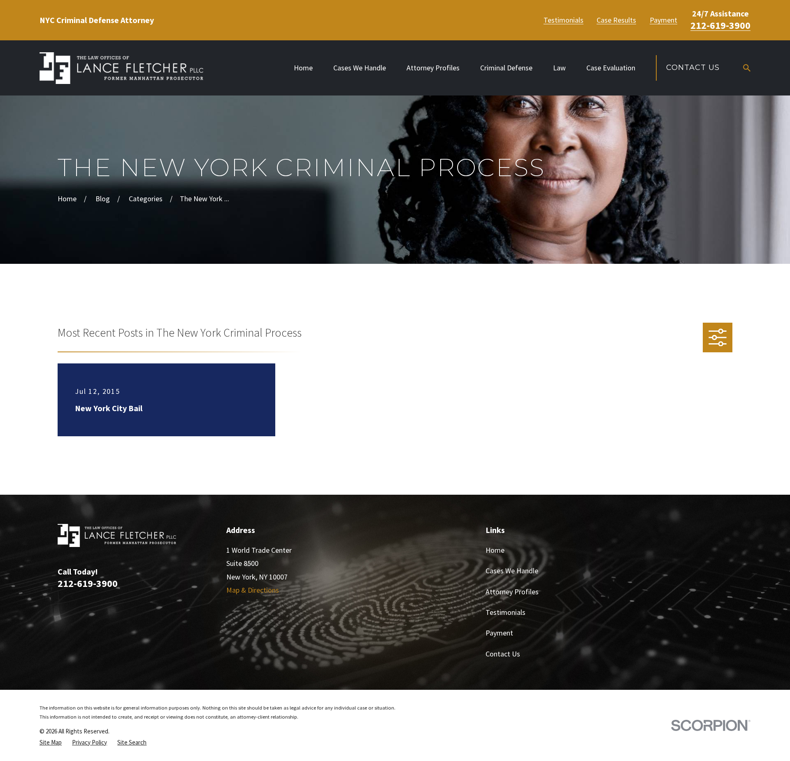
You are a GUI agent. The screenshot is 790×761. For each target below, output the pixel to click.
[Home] (121, 68)
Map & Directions (252, 590)
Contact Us (692, 67)
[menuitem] (51, 742)
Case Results (616, 20)
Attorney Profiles (512, 591)
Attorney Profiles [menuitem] (433, 67)
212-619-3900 (720, 25)
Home (495, 550)
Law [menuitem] (559, 67)
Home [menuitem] (303, 67)
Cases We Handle (512, 570)
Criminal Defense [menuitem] (506, 67)
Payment (663, 20)
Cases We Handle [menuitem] (359, 67)
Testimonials (563, 20)
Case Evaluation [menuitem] (610, 67)
